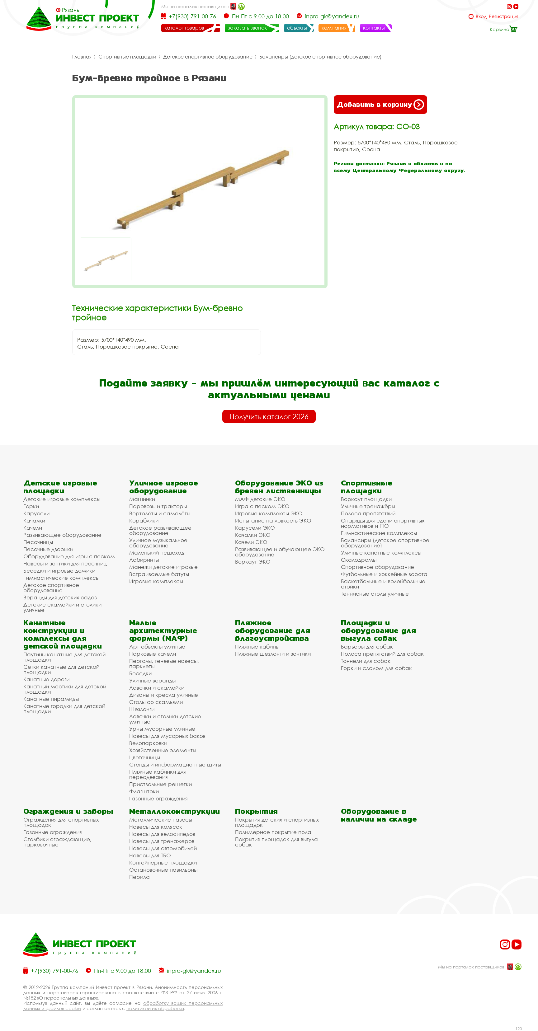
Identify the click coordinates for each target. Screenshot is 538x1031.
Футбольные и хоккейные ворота (384, 574)
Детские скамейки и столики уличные (62, 607)
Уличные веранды (152, 680)
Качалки (34, 520)
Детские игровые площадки (60, 486)
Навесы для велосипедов (162, 834)
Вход (481, 16)
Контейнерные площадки (163, 862)
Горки (31, 506)
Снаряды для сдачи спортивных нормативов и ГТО (382, 523)
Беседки (140, 673)
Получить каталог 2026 (269, 416)
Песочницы (38, 542)
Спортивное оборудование (377, 566)
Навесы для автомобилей (163, 848)
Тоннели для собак (365, 660)
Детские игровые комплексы (61, 499)
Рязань (70, 10)
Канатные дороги (46, 679)
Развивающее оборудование (62, 534)
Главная (82, 57)
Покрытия (256, 811)
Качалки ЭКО (253, 534)
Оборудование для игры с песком (69, 556)
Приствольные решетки (160, 784)
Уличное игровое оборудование (163, 486)
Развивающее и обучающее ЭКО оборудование (280, 551)
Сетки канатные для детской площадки (61, 669)
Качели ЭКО (251, 542)
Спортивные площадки (127, 57)
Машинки (142, 499)
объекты (297, 28)
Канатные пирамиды (51, 698)
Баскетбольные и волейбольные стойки (383, 584)
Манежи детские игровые (163, 566)
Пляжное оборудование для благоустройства (272, 630)
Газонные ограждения (158, 798)
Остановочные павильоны (163, 869)
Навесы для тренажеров (161, 841)
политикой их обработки (155, 1008)
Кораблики (143, 520)
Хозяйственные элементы (162, 750)
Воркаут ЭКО (253, 561)
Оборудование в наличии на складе (379, 815)
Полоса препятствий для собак (382, 653)
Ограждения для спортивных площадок (61, 822)
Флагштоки (144, 791)
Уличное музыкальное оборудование (158, 542)
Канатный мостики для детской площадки (64, 689)
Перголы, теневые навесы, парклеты (164, 663)
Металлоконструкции (174, 811)
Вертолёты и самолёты (159, 513)
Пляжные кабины (257, 646)
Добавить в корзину (374, 104)
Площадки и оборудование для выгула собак (378, 630)
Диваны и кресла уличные (163, 694)
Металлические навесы (160, 819)
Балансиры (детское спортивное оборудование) (320, 57)
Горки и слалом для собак (376, 668)
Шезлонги (141, 709)
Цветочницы (144, 757)
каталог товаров (184, 28)
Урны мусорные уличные (162, 728)
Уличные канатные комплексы (381, 552)
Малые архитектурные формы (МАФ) (163, 630)
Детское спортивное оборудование (207, 57)
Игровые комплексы (156, 581)
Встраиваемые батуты (159, 574)
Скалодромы (358, 559)
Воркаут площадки (366, 499)
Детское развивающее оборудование (160, 530)
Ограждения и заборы (68, 811)
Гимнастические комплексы (61, 577)
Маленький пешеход (156, 552)
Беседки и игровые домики (59, 570)
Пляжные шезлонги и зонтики (273, 653)
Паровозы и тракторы (158, 506)
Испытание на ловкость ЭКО (273, 520)
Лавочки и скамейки (156, 687)
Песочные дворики (48, 549)
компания (334, 28)
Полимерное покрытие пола (273, 832)
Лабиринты (144, 559)
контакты (374, 28)
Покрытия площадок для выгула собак (276, 842)
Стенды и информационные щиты (175, 764)
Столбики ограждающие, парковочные (57, 842)
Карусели (36, 513)
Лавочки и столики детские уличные (165, 719)
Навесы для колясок (155, 826)
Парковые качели (152, 653)
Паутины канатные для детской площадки (64, 657)
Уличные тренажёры (368, 506)
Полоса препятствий (368, 513)
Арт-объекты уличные (157, 646)
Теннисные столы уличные (375, 593)
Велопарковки (148, 743)
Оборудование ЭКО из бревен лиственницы (279, 486)
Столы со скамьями (156, 702)
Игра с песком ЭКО (262, 506)
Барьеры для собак (367, 646)
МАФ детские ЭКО (260, 499)
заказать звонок (247, 28)
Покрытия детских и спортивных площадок (277, 822)
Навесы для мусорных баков (167, 735)
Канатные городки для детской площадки (64, 708)
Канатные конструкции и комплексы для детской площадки (62, 634)
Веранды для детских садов (60, 597)
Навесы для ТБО (150, 855)
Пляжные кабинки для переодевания (157, 774)
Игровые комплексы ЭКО (269, 513)
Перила (139, 876)
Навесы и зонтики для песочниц (65, 563)
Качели (32, 527)
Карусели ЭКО (255, 527)
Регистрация (503, 16)
